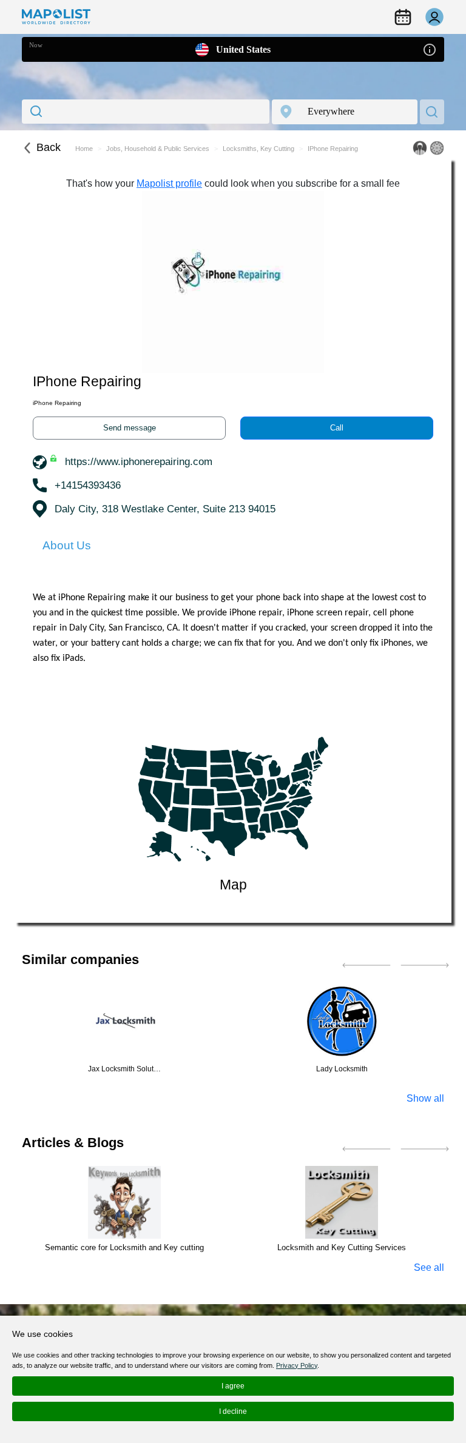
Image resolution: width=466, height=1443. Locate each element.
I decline (233, 1411)
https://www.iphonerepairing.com (138, 461)
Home (84, 148)
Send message (129, 427)
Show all (425, 1098)
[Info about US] (429, 49)
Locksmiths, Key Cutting (258, 148)
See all (429, 1267)
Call (336, 427)
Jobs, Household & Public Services (157, 148)
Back (48, 147)
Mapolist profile (169, 183)
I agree (233, 1386)
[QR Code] (437, 148)
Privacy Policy (296, 1365)
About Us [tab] (66, 545)
